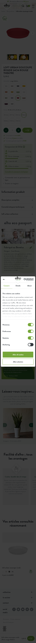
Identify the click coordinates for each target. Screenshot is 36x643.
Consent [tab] (7, 285)
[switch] (31, 331)
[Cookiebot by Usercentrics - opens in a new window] (25, 279)
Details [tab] (18, 285)
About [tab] (29, 285)
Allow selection (18, 362)
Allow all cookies (18, 354)
